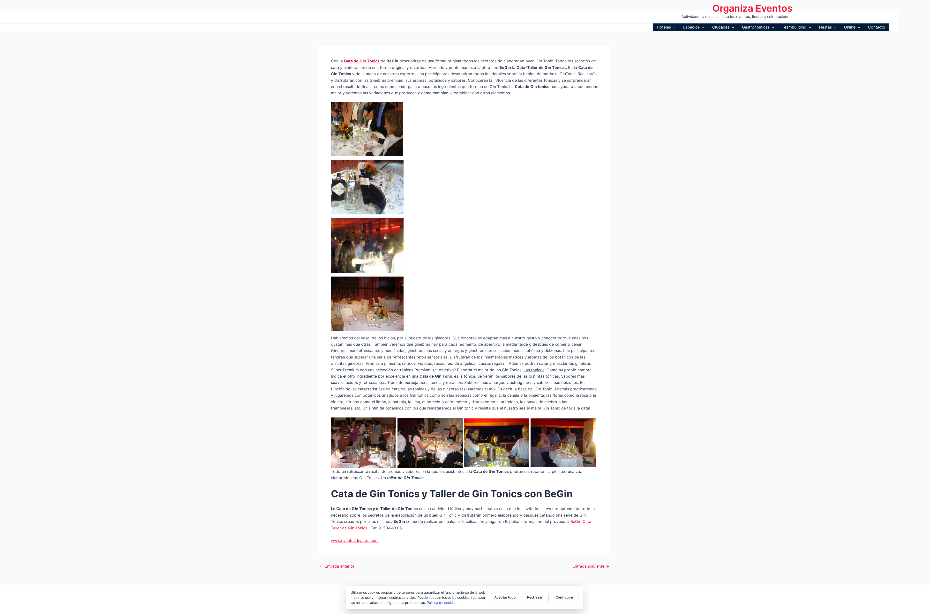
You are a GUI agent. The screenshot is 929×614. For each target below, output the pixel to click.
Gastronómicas (756, 27)
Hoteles (664, 27)
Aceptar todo (505, 597)
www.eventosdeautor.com (355, 540)
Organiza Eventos (752, 8)
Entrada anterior (337, 566)
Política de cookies (441, 602)
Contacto (876, 27)
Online (849, 27)
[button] (673, 27)
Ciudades (720, 27)
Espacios (691, 27)
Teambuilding (794, 27)
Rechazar (535, 597)
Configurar (564, 597)
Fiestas (825, 27)
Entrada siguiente (590, 566)
